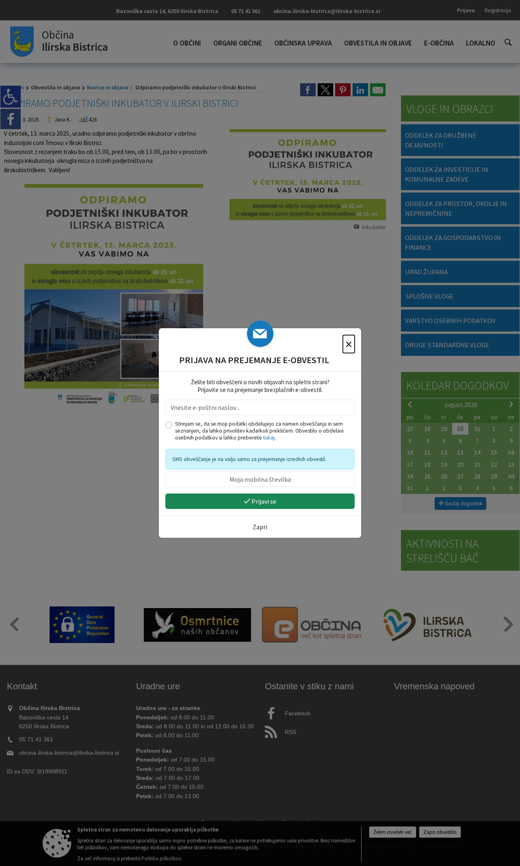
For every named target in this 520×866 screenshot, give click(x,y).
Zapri (260, 527)
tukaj (269, 437)
